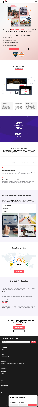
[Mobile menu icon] (36, 1)
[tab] (7, 106)
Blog (2, 380)
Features (2, 373)
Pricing (2, 378)
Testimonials (3, 390)
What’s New (3, 382)
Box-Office (3, 375)
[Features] (19, 205)
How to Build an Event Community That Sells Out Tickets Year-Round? (13, 363)
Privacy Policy (3, 394)
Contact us (3, 387)
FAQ (1, 392)
